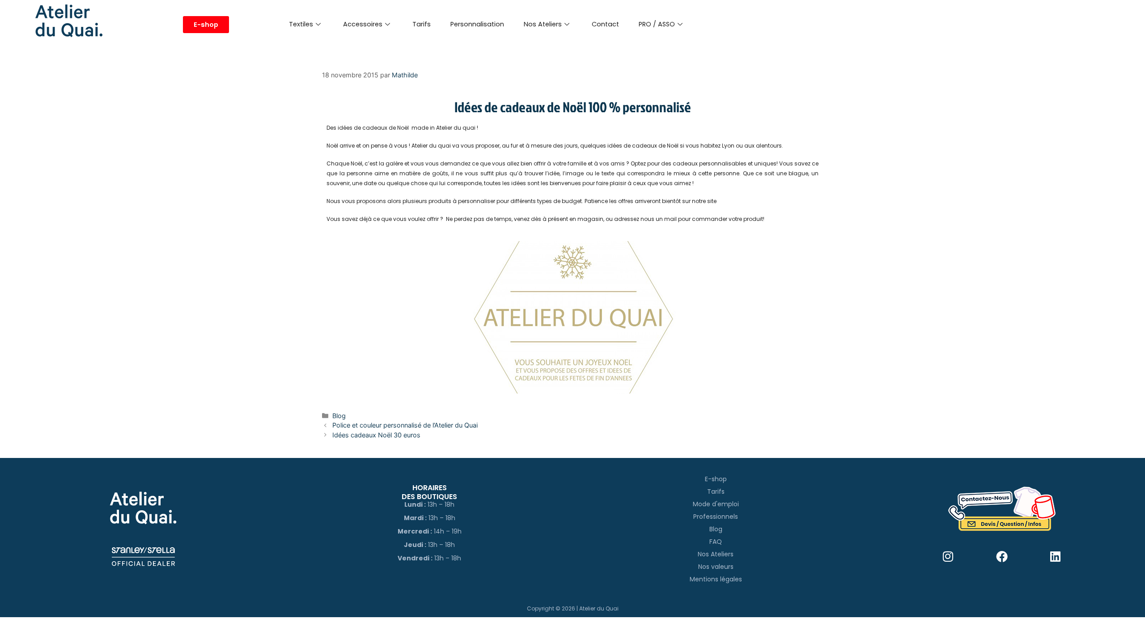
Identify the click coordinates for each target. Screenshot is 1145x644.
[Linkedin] (1055, 556)
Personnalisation (477, 24)
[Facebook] (1002, 556)
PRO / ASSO (657, 24)
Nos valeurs (716, 566)
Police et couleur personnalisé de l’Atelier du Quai (405, 425)
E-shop (716, 479)
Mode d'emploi (716, 504)
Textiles (301, 24)
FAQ (715, 541)
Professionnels (715, 516)
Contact (605, 24)
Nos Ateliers (543, 24)
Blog (339, 415)
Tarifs (421, 24)
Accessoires (362, 24)
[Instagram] (948, 556)
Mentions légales (716, 579)
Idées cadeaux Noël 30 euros (376, 435)
